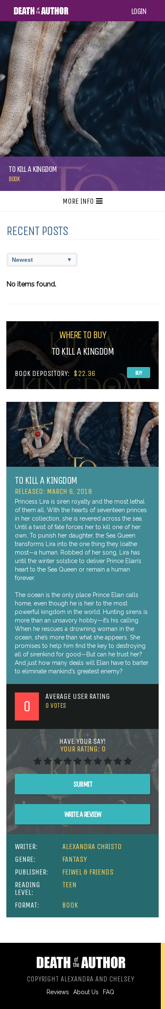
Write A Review (82, 814)
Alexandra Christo (92, 846)
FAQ (108, 992)
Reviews (58, 992)
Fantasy (74, 859)
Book (13, 179)
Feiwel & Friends (87, 872)
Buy (138, 372)
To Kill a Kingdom (46, 480)
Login (138, 11)
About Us (86, 992)
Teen (69, 884)
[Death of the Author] (41, 13)
